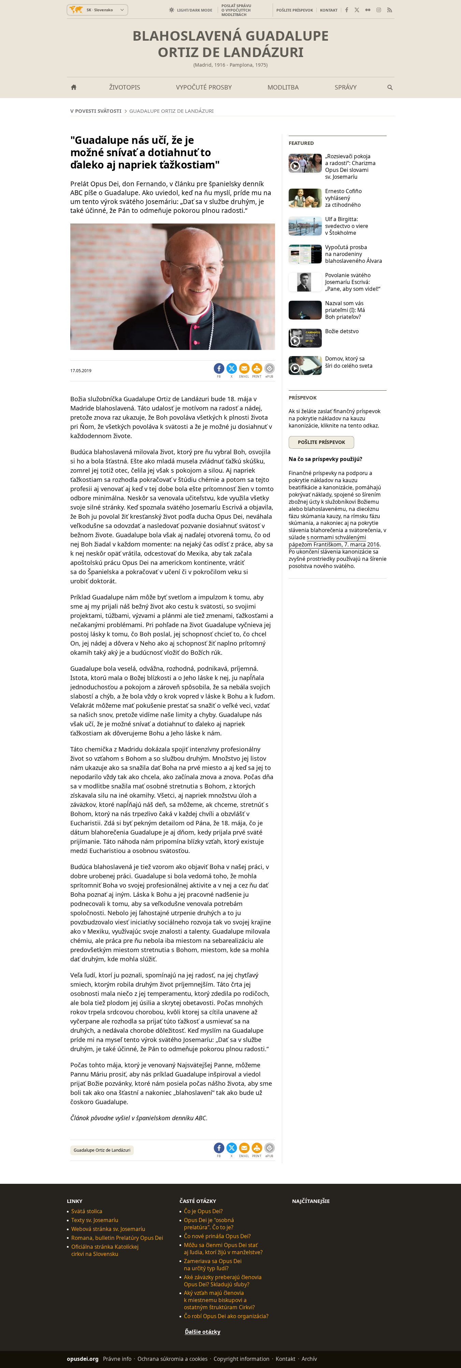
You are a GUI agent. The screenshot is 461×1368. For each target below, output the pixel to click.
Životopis (124, 87)
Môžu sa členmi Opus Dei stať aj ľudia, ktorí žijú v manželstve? (223, 1249)
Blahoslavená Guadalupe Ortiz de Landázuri (230, 43)
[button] (256, 371)
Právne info (117, 1359)
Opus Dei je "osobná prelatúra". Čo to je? (209, 1224)
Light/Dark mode (194, 10)
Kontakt (328, 10)
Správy (346, 87)
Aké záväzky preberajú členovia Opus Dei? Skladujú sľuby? (223, 1281)
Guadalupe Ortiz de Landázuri (102, 1150)
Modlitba (283, 87)
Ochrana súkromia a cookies (172, 1359)
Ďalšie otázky (202, 1332)
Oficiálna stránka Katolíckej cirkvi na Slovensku (105, 1250)
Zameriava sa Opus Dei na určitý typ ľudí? (213, 1265)
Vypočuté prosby (204, 87)
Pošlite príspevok (294, 10)
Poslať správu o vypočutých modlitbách (236, 10)
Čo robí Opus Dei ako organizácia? (226, 1316)
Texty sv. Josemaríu (94, 1220)
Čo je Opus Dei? (203, 1211)
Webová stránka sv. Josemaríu (108, 1229)
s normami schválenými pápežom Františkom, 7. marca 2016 (334, 540)
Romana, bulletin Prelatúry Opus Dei (117, 1238)
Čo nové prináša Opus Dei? (217, 1236)
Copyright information (242, 1359)
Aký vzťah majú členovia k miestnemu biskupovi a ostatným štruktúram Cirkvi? (219, 1300)
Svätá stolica (86, 1211)
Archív (309, 1359)
